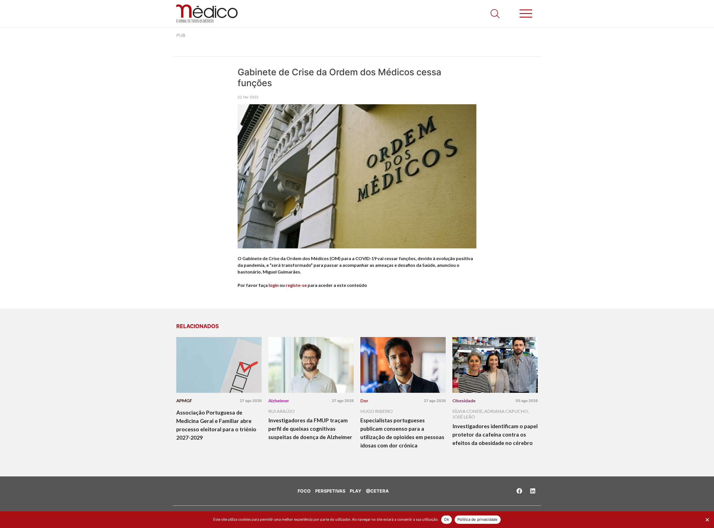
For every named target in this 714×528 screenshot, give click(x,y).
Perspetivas (330, 491)
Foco (304, 491)
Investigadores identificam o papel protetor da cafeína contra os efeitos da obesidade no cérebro (495, 434)
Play (355, 491)
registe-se (296, 285)
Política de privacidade (477, 519)
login (274, 285)
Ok (446, 519)
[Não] (707, 519)
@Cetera (377, 491)
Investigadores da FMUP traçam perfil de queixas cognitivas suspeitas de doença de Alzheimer (310, 428)
